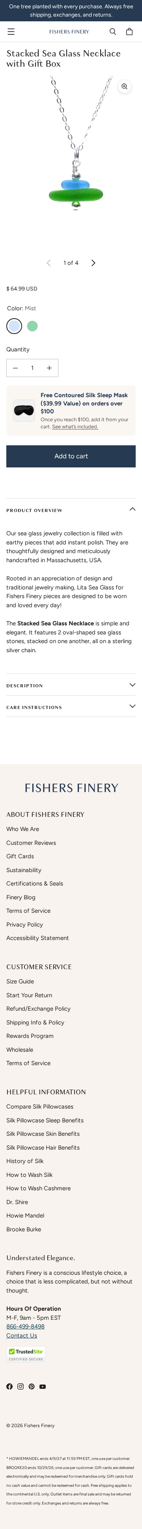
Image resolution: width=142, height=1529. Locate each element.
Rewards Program (30, 1035)
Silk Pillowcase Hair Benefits (43, 1147)
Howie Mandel (25, 1215)
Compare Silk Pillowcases (39, 1106)
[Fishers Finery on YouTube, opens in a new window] (42, 1386)
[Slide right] (93, 263)
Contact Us (21, 1335)
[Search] (112, 31)
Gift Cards (20, 856)
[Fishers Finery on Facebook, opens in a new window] (9, 1386)
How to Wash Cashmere (38, 1188)
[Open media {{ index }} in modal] (71, 162)
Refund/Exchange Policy (38, 1008)
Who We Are (22, 829)
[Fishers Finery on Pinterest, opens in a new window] (31, 1386)
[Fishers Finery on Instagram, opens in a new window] (20, 1386)
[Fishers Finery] (69, 31)
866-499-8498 (25, 1326)
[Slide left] (49, 263)
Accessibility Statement (37, 938)
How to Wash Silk (29, 1174)
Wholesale (19, 1049)
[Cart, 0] (130, 31)
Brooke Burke (23, 1229)
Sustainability (23, 870)
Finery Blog (21, 897)
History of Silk (24, 1161)
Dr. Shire (17, 1202)
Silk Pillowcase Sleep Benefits (45, 1120)
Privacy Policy (24, 924)
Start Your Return (29, 995)
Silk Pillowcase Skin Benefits (43, 1133)
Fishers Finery (39, 1425)
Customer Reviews (31, 842)
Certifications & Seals (34, 883)
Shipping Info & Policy (35, 1022)
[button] (26, 1354)
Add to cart (71, 456)
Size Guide (20, 981)
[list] (71, 162)
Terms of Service (28, 910)
